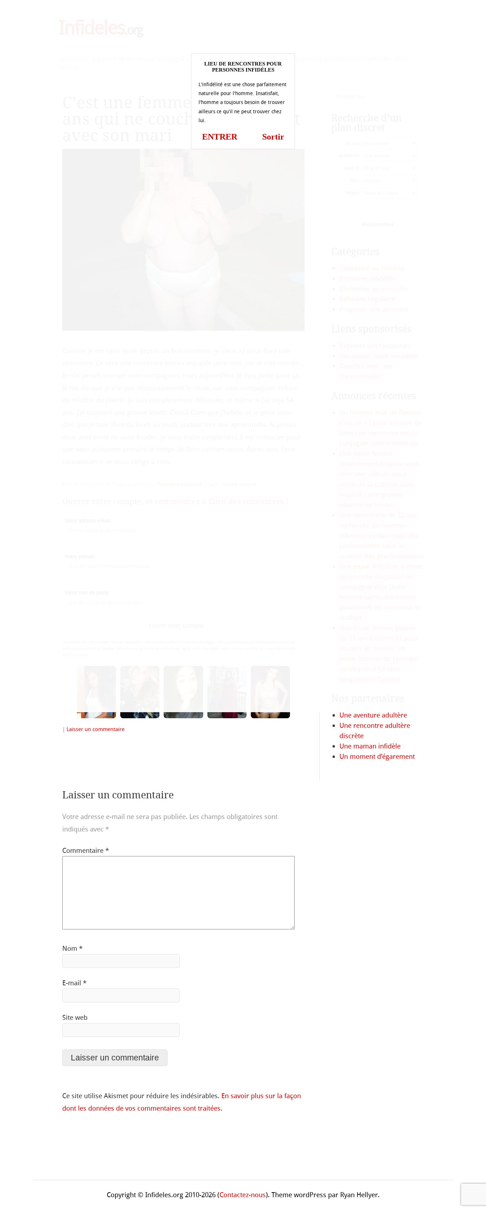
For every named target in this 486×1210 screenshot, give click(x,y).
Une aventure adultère (373, 715)
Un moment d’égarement (377, 756)
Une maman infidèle (370, 746)
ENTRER (219, 136)
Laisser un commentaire (96, 729)
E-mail (74, 983)
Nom (72, 948)
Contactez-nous (243, 1195)
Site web (75, 1017)
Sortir (273, 136)
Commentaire (85, 850)
